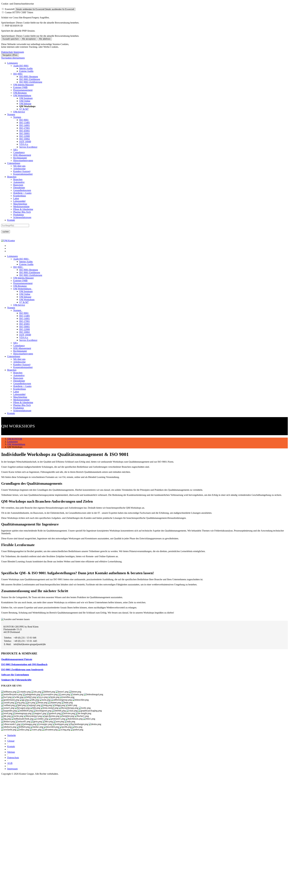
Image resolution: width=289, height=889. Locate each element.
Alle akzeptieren (29, 39)
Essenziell (9, 9)
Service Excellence (28, 147)
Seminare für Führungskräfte (16, 679)
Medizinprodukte (21, 206)
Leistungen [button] (12, 256)
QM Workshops (26, 299)
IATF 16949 (25, 141)
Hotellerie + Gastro (22, 193)
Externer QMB (20, 87)
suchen (5, 232)
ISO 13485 (24, 122)
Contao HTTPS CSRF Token (19, 12)
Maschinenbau (20, 204)
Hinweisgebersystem (23, 160)
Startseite (11, 735)
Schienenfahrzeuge (22, 217)
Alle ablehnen (45, 39)
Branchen (11, 176)
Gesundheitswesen (22, 190)
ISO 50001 (24, 133)
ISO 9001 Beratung (28, 76)
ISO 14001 (24, 125)
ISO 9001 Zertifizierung (30, 82)
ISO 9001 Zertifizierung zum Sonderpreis (22, 669)
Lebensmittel (19, 201)
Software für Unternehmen (15, 674)
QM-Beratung (20, 92)
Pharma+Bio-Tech (22, 212)
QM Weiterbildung (22, 95)
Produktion (18, 214)
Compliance (19, 152)
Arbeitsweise (19, 168)
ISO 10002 (24, 139)
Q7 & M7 (24, 109)
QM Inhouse (25, 103)
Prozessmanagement (23, 90)
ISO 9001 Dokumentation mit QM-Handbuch (24, 664)
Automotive (19, 182)
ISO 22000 (24, 136)
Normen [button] (11, 307)
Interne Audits (26, 68)
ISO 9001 (18, 74)
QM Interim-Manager (23, 84)
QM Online (24, 101)
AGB (9, 763)
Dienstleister (19, 187)
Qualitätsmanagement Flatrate (16, 659)
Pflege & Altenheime (23, 209)
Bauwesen (18, 185)
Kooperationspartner (23, 174)
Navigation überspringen (13, 58)
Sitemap (11, 752)
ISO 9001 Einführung (29, 79)
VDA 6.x (23, 144)
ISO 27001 (24, 128)
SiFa (15, 149)
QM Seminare (26, 98)
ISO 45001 (24, 130)
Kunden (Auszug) (21, 171)
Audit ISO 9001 (21, 65)
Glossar (10, 741)
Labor (16, 198)
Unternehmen (13, 163)
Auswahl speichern (10, 39)
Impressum (19, 52)
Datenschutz (7, 52)
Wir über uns (19, 166)
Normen (11, 114)
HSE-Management (22, 155)
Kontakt (11, 220)
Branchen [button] (11, 370)
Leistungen (12, 63)
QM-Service (19, 111)
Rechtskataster (20, 157)
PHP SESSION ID (14, 25)
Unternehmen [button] (13, 356)
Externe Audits (26, 71)
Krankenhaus (19, 195)
